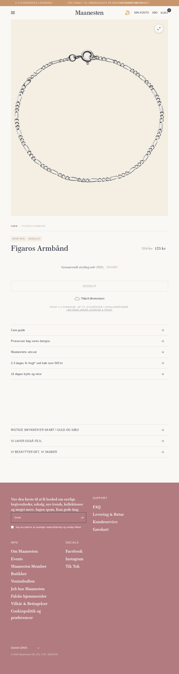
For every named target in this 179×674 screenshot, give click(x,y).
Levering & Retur (108, 514)
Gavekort (101, 529)
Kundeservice (105, 521)
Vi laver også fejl (26, 441)
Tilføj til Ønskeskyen (93, 298)
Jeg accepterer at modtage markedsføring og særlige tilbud (48, 527)
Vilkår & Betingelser (29, 603)
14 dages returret (135, 3)
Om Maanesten (24, 551)
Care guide (18, 330)
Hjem (14, 226)
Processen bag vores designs (30, 341)
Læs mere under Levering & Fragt (89, 310)
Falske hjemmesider (29, 596)
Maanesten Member (28, 566)
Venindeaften (23, 581)
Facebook (74, 551)
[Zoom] (159, 28)
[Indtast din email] (81, 517)
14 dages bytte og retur (26, 374)
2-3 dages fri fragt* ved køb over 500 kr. (37, 363)
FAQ (97, 506)
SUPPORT (100, 498)
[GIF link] (128, 12)
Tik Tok (72, 566)
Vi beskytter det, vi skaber (34, 452)
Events (17, 558)
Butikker (19, 573)
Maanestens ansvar (24, 352)
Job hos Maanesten (28, 588)
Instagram (74, 558)
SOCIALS (72, 542)
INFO (14, 542)
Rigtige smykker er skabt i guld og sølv (45, 430)
